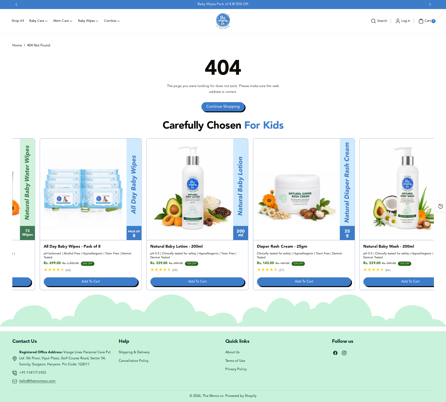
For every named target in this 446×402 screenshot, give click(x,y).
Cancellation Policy (133, 361)
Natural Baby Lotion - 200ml (149, 247)
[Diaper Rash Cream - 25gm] (276, 189)
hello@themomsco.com (37, 381)
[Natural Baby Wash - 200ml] (383, 189)
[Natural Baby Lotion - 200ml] (169, 189)
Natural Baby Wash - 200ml (361, 247)
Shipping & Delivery (134, 352)
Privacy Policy (236, 369)
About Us (232, 352)
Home (17, 45)
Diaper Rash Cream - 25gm (254, 247)
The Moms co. (213, 396)
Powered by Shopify (240, 396)
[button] (378, 21)
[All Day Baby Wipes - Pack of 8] (63, 189)
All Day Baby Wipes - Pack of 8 (44, 247)
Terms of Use (235, 361)
